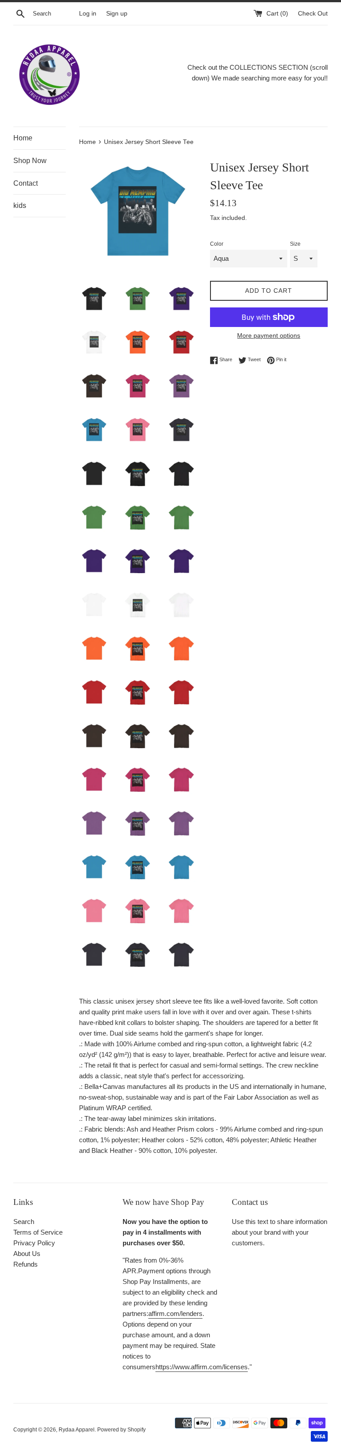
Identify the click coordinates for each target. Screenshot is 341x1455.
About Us (26, 1253)
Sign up (116, 13)
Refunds (25, 1264)
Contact (25, 183)
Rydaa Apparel (77, 1430)
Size (295, 244)
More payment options (268, 335)
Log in (87, 13)
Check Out (313, 13)
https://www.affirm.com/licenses (201, 1367)
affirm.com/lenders (175, 1313)
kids (19, 205)
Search (23, 1221)
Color (216, 244)
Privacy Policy (34, 1243)
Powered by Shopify (121, 1430)
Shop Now (30, 160)
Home (22, 138)
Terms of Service (38, 1232)
